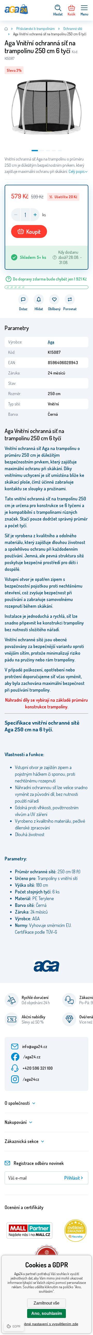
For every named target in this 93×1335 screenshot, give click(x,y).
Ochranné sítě (72, 28)
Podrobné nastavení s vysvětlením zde (46, 1324)
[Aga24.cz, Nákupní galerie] (6, 28)
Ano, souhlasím (46, 1313)
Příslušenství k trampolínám (35, 28)
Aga (51, 342)
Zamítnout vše (46, 1303)
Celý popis (76, 171)
